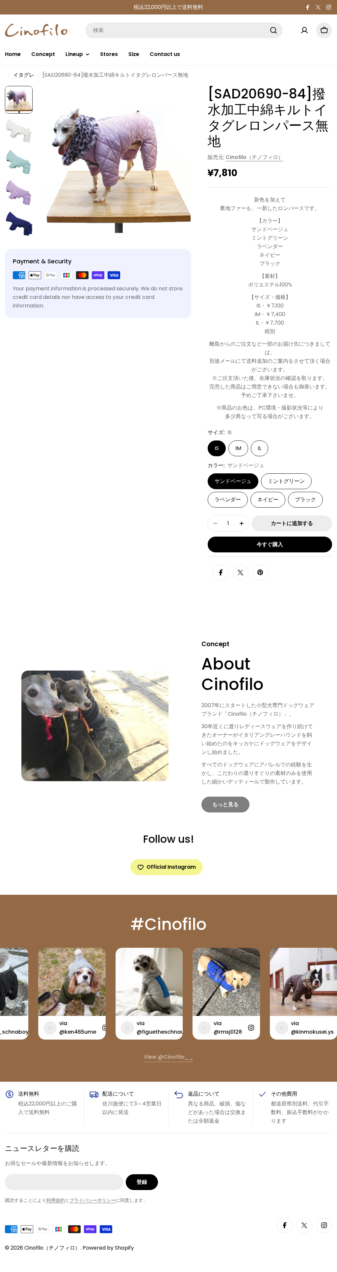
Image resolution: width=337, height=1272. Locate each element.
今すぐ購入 (270, 544)
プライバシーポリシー (92, 1200)
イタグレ (23, 75)
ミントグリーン (286, 481)
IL (259, 448)
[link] (225, 804)
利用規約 (55, 1200)
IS (217, 448)
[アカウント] (304, 30)
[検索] (273, 30)
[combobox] (184, 30)
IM (238, 448)
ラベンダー (228, 499)
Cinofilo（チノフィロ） (254, 157)
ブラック (305, 499)
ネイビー (267, 499)
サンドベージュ (233, 481)
